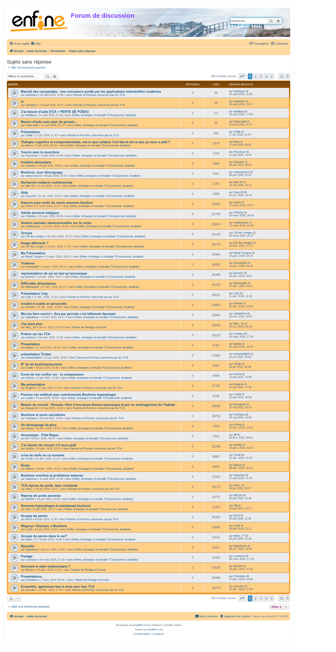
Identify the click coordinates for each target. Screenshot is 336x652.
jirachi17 (30, 276)
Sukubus (31, 165)
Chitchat (30, 216)
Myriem (30, 569)
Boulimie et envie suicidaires (43, 415)
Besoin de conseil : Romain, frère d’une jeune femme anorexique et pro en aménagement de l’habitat (98, 405)
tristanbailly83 (34, 357)
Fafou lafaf (32, 125)
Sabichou (31, 478)
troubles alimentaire (36, 162)
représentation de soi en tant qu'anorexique (54, 273)
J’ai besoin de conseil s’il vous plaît (48, 445)
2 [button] (255, 76)
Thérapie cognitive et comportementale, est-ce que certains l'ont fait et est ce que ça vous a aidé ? (95, 142)
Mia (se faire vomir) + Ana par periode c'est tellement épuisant (68, 314)
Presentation (30, 344)
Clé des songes (35, 236)
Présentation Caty (34, 293)
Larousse (31, 559)
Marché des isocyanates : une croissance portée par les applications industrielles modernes (91, 91)
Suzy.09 (30, 195)
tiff (27, 438)
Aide (24, 192)
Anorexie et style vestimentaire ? (46, 566)
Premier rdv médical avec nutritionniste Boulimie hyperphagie (68, 394)
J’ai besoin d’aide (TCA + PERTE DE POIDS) (55, 112)
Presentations (31, 576)
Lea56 (29, 397)
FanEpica (31, 418)
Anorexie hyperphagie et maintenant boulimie (56, 506)
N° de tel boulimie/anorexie (41, 364)
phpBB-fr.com (155, 629)
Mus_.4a (31, 327)
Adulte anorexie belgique (40, 213)
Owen (29, 206)
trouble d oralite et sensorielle (44, 304)
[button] (242, 76)
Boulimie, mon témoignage (41, 172)
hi (22, 101)
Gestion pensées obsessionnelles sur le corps (56, 223)
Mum (28, 145)
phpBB (137, 625)
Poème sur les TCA (35, 334)
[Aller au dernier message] (247, 91)
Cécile (29, 367)
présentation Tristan (36, 354)
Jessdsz (31, 589)
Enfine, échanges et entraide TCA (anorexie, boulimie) (104, 115)
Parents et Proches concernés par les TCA (99, 94)
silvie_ (29, 488)
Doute (25, 465)
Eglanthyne (32, 549)
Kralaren (31, 387)
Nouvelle (27, 546)
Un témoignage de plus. (39, 425)
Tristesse (27, 263)
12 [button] (281, 76)
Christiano (32, 579)
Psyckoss (32, 155)
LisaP (29, 529)
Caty (28, 296)
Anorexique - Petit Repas (40, 435)
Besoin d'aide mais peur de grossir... (49, 122)
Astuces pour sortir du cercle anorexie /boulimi (57, 203)
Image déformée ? (34, 243)
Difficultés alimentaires (38, 283)
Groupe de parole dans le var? (44, 536)
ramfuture (31, 94)
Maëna (30, 468)
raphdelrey (32, 317)
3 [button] (261, 76)
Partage (26, 556)
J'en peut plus (31, 324)
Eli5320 (30, 499)
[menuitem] (36, 44)
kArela (29, 377)
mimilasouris (33, 226)
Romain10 (32, 408)
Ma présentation (33, 384)
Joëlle (29, 135)
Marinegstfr (32, 286)
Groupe (26, 233)
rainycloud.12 (34, 175)
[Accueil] (39, 20)
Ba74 (29, 519)
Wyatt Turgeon (34, 256)
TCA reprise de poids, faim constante (49, 485)
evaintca (31, 337)
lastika (29, 347)
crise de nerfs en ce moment (42, 455)
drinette (30, 307)
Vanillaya (31, 115)
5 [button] (272, 76)
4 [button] (266, 76)
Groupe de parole (34, 516)
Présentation (30, 132)
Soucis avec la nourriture (40, 152)
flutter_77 (31, 539)
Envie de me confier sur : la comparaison (52, 374)
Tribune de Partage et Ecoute (88, 327)
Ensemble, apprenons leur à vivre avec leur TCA (57, 586)
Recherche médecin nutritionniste (46, 182)
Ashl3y (30, 448)
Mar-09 (30, 185)
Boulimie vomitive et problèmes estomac (52, 475)
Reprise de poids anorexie (41, 496)
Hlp (28, 509)
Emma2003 (32, 266)
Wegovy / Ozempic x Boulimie (44, 526)
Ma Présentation (33, 253)
